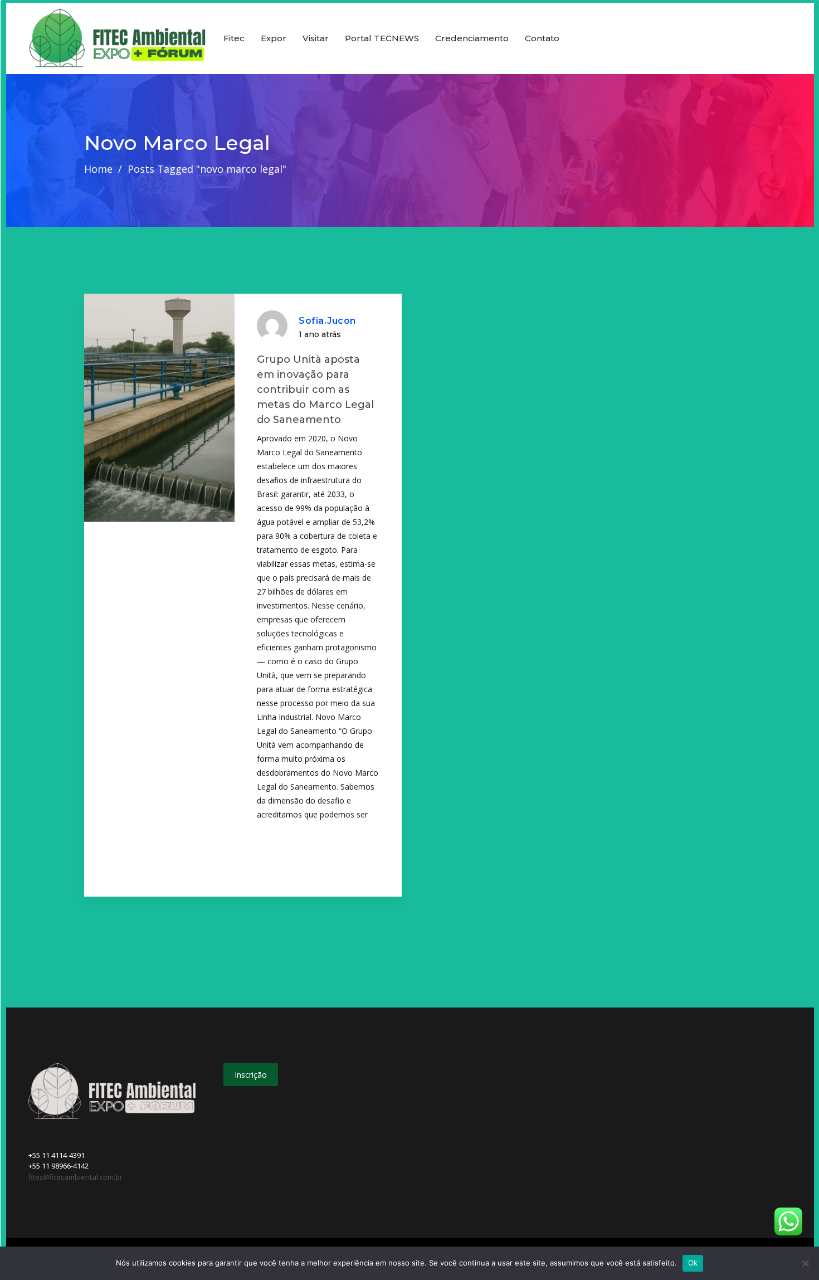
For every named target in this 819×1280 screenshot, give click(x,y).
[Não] (805, 1263)
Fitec (234, 38)
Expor (273, 38)
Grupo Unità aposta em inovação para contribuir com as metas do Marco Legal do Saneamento (315, 389)
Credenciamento (472, 38)
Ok (693, 1262)
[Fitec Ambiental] (117, 39)
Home (98, 169)
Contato (542, 38)
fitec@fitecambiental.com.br (75, 1177)
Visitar (316, 38)
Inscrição (251, 1074)
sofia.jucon (327, 320)
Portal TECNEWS (382, 38)
